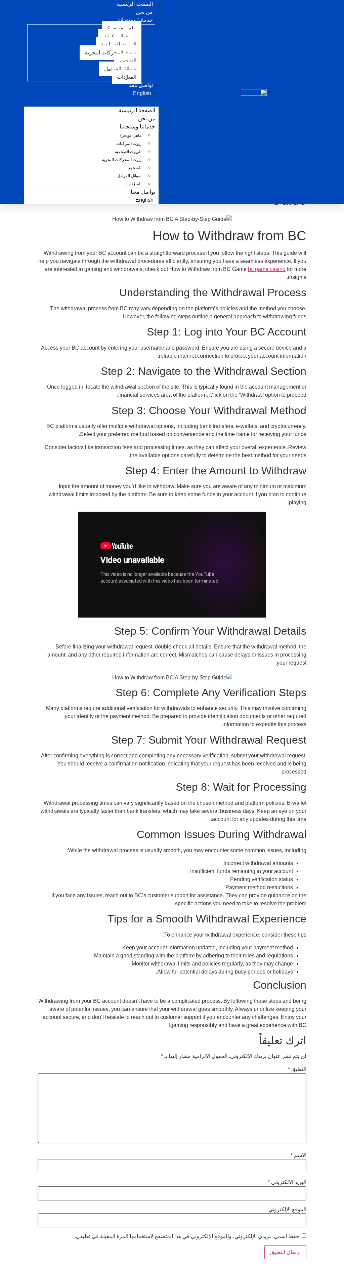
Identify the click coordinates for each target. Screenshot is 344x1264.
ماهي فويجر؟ (121, 28)
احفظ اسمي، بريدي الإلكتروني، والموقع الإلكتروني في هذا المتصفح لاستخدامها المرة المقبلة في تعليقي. (188, 1236)
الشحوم (127, 61)
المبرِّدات (126, 77)
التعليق (297, 1069)
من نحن (146, 118)
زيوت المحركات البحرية (110, 52)
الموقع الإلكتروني (287, 1209)
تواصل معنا (143, 192)
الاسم (298, 1155)
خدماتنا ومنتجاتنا (135, 20)
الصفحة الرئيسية (137, 110)
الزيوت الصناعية (118, 44)
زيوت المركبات (119, 36)
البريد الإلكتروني (287, 1182)
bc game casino (267, 269)
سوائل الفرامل (120, 69)
